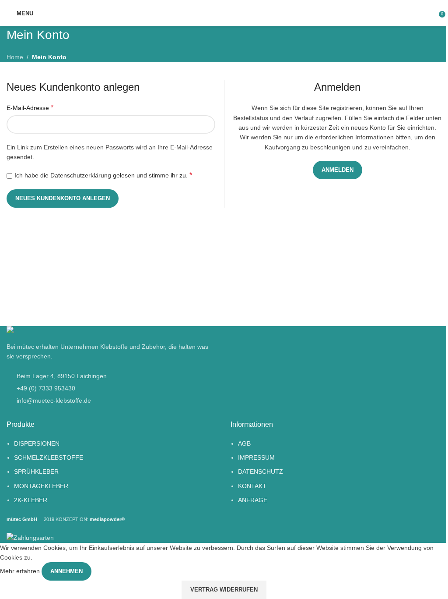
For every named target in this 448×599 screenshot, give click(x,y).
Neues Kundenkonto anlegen (62, 198)
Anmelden (338, 170)
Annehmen (66, 571)
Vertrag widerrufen (224, 589)
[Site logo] (224, 13)
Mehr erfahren (21, 570)
